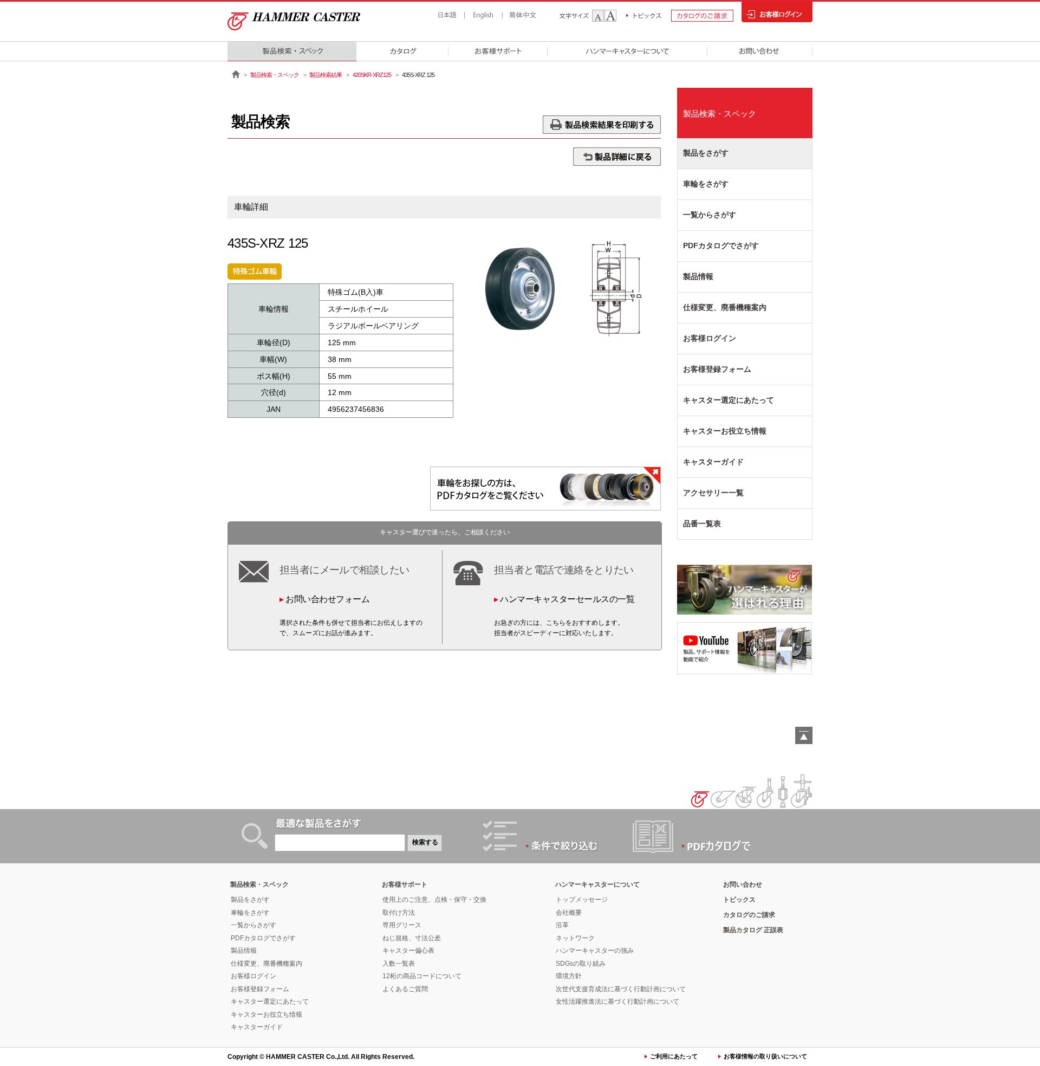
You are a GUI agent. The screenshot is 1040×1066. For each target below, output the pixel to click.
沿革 (562, 925)
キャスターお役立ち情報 (724, 431)
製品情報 (698, 276)
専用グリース (401, 925)
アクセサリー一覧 (713, 492)
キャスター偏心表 (408, 950)
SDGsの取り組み (581, 963)
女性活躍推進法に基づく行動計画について (617, 1001)
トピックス (739, 899)
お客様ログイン (709, 338)
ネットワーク (575, 938)
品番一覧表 (702, 523)
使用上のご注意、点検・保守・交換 (434, 899)
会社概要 (569, 912)
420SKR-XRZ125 (372, 75)
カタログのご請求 (749, 915)
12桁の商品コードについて (421, 976)
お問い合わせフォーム (327, 599)
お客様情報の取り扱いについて (765, 1056)
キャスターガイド (713, 461)
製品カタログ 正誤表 (753, 930)
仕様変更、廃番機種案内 (724, 307)
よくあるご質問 (405, 989)
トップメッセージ (582, 899)
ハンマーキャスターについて (597, 884)
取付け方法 (398, 912)
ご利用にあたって (674, 1056)
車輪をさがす (706, 183)
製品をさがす (706, 152)
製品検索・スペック (274, 75)
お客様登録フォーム (717, 369)
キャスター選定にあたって (728, 400)
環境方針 (569, 976)
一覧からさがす (709, 214)
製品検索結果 (325, 75)
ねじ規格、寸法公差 (411, 938)
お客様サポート (404, 884)
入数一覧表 (398, 963)
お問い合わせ (742, 884)
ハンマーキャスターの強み (595, 950)
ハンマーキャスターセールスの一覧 (567, 599)
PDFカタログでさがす (721, 245)
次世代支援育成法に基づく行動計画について (621, 989)
